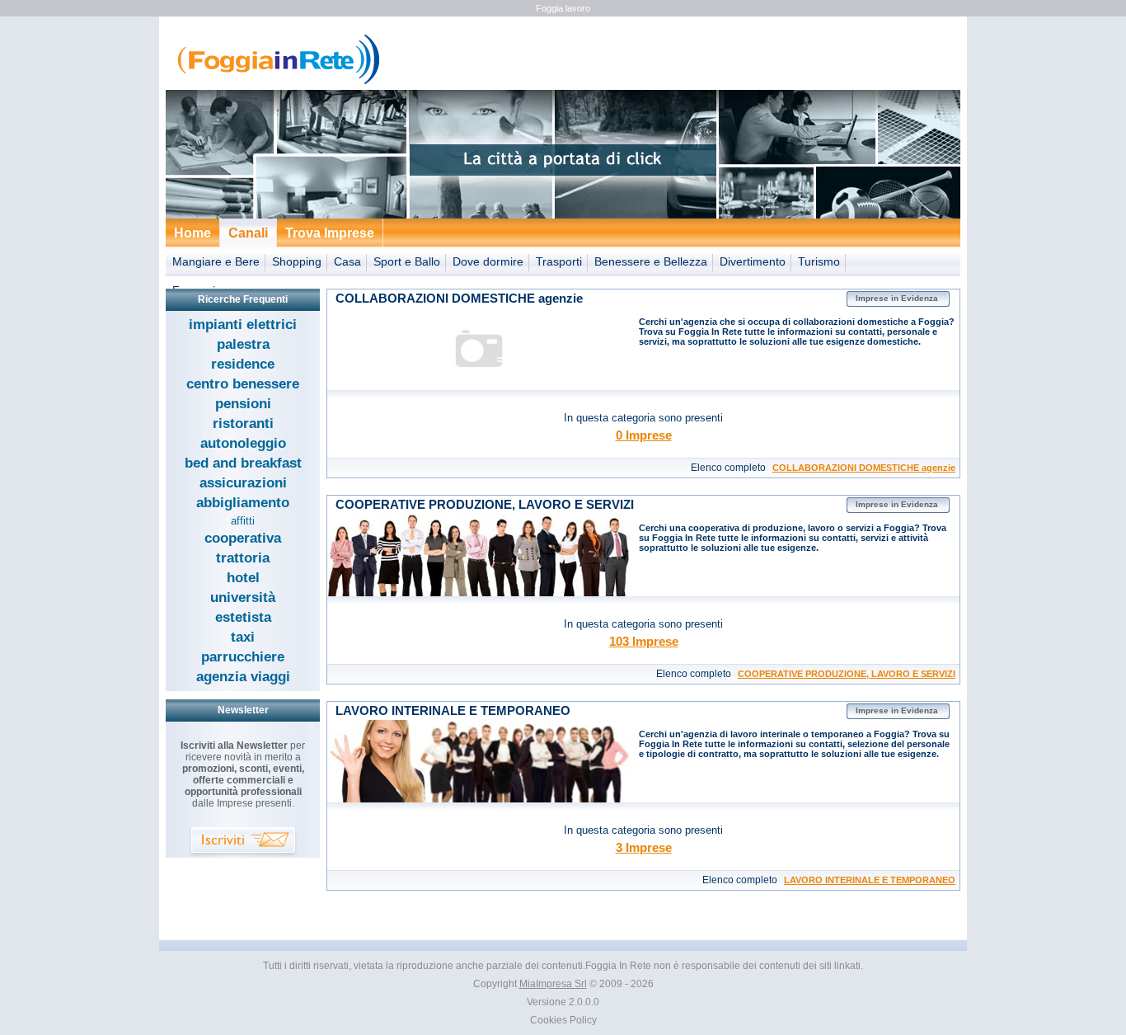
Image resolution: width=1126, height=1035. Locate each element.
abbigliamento (242, 502)
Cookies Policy (563, 1020)
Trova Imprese (329, 233)
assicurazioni (243, 483)
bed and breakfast (243, 463)
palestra (243, 344)
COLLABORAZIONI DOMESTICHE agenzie (863, 468)
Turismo (819, 261)
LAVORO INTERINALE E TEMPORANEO (869, 880)
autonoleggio (243, 443)
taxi (243, 637)
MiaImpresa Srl (553, 984)
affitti (243, 521)
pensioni (243, 404)
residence (242, 364)
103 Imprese (643, 641)
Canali (248, 233)
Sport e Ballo (406, 261)
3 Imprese (644, 847)
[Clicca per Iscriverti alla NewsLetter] (243, 842)
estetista (243, 617)
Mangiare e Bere (216, 261)
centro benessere (242, 384)
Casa (347, 261)
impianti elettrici (243, 324)
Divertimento (753, 261)
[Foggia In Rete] (274, 82)
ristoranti (243, 423)
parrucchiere (242, 657)
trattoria (243, 558)
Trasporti (559, 261)
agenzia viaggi (243, 677)
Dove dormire (488, 261)
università (242, 597)
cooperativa (242, 538)
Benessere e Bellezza (650, 261)
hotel (243, 578)
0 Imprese (644, 435)
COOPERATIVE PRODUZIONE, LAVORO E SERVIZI (846, 674)
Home (192, 233)
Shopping (296, 261)
